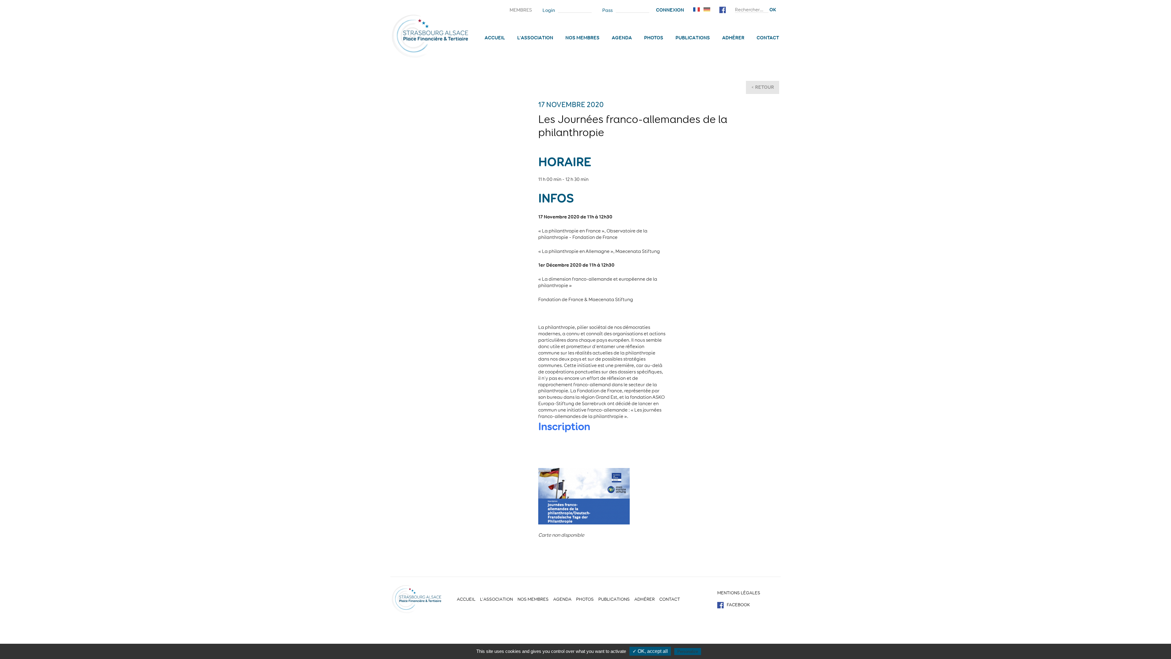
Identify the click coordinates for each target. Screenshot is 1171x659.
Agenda (622, 37)
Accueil (495, 37)
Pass (607, 10)
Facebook (738, 604)
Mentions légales (738, 593)
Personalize (687, 651)
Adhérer (733, 37)
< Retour (762, 87)
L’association (535, 37)
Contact (768, 37)
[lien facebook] (722, 9)
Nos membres (582, 37)
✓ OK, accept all (650, 651)
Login (549, 10)
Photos (653, 37)
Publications (692, 37)
